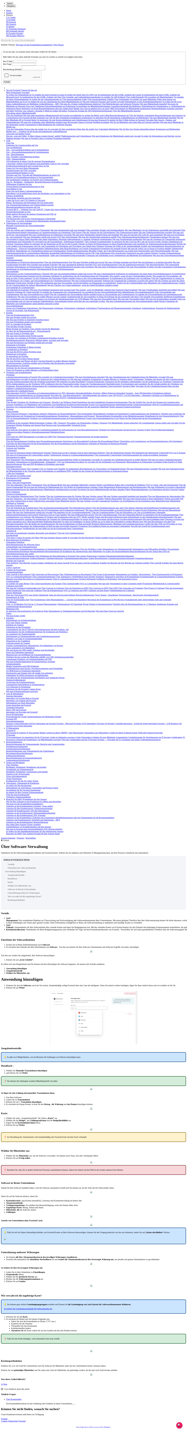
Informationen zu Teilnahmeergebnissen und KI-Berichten (72, 611)
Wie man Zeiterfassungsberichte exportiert (155, 232)
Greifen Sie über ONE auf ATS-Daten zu (161, 524)
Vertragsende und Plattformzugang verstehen (86, 499)
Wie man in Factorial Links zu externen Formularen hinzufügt (46, 138)
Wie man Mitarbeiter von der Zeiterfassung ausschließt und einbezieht (153, 230)
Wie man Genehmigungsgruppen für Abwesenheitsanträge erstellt (132, 301)
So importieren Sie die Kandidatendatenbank (161, 515)
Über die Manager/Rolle (52, 485)
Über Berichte (24, 563)
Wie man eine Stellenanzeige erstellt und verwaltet (32, 512)
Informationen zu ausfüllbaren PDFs (56, 471)
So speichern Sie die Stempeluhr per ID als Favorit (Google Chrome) (57, 244)
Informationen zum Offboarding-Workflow (149, 549)
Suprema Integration (14, 696)
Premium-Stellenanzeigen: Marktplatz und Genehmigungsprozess (118, 524)
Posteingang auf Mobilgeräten (168, 129)
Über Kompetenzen (38, 600)
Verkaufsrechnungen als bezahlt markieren (91, 437)
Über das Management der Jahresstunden (164, 496)
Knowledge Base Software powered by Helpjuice (93, 1427)
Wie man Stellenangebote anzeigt (80, 515)
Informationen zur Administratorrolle (117, 549)
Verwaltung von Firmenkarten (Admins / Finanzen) (87, 423)
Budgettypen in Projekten (16, 354)
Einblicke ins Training (15, 625)
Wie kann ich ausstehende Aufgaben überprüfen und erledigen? (31, 533)
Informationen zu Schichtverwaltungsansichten (25, 262)
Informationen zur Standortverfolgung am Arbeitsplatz (49, 232)
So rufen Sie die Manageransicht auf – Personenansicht (28, 331)
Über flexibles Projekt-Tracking (18, 326)
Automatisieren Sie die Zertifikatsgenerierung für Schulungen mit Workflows (37, 632)
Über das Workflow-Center (91, 549)
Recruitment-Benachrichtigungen (19, 753)
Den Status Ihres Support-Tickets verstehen (23, 824)
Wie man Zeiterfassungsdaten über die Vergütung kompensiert (31, 382)
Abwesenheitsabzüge (14, 306)
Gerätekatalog (176, 737)
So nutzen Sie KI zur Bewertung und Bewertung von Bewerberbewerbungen (111, 519)
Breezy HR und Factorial (16, 710)
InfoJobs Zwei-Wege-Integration (19, 726)
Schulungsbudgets (13, 664)
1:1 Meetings (11, 602)
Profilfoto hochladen (101, 122)
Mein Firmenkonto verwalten (18, 92)
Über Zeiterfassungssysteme (127, 232)
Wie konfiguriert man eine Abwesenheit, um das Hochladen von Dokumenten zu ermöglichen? (78, 283)
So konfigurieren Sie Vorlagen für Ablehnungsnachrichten (56, 519)
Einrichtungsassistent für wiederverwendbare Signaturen (145, 455)
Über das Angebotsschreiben (103, 512)
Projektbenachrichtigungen (17, 746)
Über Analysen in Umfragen (52, 588)
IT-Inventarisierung (13, 737)
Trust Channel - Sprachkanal (106, 595)
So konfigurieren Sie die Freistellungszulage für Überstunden (84, 276)
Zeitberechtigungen (38, 558)
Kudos (8, 613)
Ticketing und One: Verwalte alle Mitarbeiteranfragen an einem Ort (33, 175)
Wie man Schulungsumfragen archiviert (22, 691)
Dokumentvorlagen (14, 466)
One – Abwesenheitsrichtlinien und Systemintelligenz (27, 150)
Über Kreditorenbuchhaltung (162, 430)
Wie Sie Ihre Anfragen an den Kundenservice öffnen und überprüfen (33, 802)
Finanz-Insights (12, 411)
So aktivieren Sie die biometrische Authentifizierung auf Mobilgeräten (121, 118)
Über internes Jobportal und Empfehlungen (141, 508)
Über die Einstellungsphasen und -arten (108, 508)
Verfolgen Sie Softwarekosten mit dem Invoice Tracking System (124, 430)
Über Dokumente (13, 460)
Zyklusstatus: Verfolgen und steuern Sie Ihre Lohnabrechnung (158, 379)
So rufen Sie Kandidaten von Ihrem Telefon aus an (82, 522)
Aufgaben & (11, 531)
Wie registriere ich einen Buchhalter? (71, 382)
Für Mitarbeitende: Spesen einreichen (123, 423)
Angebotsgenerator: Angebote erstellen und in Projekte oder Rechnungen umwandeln (40, 363)
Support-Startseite (8, 838)
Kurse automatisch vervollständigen (20, 648)
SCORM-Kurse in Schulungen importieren (23, 671)
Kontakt (4, 1419)
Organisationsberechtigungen (18, 558)
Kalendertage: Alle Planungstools (40, 308)
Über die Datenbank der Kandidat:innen (22, 508)
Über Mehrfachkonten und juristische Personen (120, 104)
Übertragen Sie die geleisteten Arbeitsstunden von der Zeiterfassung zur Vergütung (138, 382)
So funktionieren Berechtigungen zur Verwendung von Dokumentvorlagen (96, 469)
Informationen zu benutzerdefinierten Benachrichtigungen (56, 549)
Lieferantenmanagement (40, 432)
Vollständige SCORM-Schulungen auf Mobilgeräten (27, 675)
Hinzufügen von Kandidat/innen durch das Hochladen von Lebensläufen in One (38, 193)
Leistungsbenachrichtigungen (18, 760)
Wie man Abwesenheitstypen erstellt (34, 294)
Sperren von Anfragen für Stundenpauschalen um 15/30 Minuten (64, 299)
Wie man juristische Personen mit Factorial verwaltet (103, 102)
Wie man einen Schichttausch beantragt (110, 267)
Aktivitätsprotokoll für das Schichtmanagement (55, 269)
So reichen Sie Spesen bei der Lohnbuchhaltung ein (49, 379)
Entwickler (158, 733)
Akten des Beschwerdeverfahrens (62, 595)
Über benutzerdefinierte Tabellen (101, 99)
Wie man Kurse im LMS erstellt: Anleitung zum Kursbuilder (30, 650)
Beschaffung (11, 427)
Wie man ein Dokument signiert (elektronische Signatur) (28, 453)
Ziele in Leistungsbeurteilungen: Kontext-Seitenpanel (74, 579)
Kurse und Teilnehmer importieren (20, 652)
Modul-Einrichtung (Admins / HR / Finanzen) (47, 423)
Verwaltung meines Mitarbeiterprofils (21, 113)
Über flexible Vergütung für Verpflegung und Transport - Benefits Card (34, 402)
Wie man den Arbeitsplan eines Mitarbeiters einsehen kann (43, 122)
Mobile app (10, 127)
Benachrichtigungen (14, 742)
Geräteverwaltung (116, 733)
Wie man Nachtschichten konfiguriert (127, 239)
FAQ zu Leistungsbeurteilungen (19, 577)
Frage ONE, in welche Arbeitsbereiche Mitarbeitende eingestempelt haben (36, 221)
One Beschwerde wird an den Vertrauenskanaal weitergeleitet (30, 219)
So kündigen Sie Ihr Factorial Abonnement (23, 790)
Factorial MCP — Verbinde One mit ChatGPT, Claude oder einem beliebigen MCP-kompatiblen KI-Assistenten (51, 209)
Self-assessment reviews (127, 579)
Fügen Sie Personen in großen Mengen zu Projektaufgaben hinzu (32, 370)
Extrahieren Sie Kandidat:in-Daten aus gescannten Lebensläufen (104, 526)
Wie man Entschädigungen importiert (90, 377)
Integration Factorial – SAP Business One (165, 723)
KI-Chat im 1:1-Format (33, 604)
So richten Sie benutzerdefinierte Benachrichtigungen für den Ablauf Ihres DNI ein (136, 551)
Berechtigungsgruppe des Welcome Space (23, 544)
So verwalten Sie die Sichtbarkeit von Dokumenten (105, 462)
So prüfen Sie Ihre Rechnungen (18, 785)
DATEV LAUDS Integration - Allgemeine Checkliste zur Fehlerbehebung (146, 395)
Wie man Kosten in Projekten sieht (20, 333)
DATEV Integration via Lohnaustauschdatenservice (40, 393)
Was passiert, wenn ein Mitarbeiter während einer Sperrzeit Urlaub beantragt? (107, 290)
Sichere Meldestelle (14, 593)
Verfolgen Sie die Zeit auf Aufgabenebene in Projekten (28, 368)
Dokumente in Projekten (16, 345)
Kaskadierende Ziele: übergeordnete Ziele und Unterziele (148, 600)
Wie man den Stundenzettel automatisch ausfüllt (97, 237)
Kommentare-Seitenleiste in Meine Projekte (23, 347)
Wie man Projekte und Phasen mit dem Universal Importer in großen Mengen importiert (41, 361)
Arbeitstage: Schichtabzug (86, 308)
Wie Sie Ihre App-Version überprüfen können (137, 129)
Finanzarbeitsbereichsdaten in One (20, 173)
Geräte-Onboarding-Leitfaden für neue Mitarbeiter (95, 737)
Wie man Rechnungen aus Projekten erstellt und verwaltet (29, 343)
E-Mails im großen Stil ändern (55, 111)
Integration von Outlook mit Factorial (21, 701)
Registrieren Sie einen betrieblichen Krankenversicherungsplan (102, 402)
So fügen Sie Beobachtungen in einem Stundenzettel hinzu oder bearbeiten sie (117, 244)
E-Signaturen (11, 450)
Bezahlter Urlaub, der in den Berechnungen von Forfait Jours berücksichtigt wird (121, 251)
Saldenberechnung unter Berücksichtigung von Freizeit (66, 248)
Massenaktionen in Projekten (17, 365)
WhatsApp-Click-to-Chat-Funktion (53, 515)
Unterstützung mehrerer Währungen (24, 893)
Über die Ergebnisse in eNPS (76, 588)
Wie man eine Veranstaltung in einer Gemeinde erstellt (120, 584)
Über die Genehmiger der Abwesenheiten (66, 294)
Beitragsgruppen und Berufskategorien (131, 487)
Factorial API (11, 719)
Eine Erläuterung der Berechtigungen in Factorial (55, 556)
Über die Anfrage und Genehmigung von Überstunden (28, 230)
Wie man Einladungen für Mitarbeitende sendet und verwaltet (116, 136)
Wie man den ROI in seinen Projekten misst (23, 352)
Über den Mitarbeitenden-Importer (127, 111)
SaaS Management (75, 733)
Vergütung (10, 375)
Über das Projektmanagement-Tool (20, 315)
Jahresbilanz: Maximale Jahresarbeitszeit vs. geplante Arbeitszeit (73, 239)
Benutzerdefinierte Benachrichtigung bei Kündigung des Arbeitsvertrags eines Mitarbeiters (66, 551)
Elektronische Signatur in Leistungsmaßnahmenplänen (72, 455)
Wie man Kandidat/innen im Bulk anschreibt (73, 524)
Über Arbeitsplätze (121, 99)
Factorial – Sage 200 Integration (139, 393)
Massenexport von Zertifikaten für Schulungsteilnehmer (28, 655)
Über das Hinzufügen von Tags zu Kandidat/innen (135, 512)
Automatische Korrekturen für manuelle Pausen (108, 248)
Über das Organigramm (32, 485)
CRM (8, 434)
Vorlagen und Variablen (15, 448)
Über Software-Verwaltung (17, 430)
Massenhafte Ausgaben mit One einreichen (23, 198)
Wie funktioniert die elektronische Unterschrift (150, 453)
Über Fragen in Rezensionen (103, 574)
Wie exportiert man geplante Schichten (42, 265)
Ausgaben (10, 421)
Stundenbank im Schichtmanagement (21, 269)
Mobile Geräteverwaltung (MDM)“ (54, 733)
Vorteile (11, 864)
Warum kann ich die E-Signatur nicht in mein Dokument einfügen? (78, 453)
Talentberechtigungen (54, 558)
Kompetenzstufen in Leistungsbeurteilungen (158, 577)
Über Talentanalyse (64, 577)
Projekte (9, 313)
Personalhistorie (99, 414)
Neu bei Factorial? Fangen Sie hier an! (21, 90)
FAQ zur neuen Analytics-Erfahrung (84, 563)
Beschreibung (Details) (12, 69)
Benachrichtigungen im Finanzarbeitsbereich (24, 758)
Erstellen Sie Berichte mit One (112, 563)
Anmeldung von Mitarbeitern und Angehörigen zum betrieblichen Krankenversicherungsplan (51, 405)
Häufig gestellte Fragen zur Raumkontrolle (112, 538)
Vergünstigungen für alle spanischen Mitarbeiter (90, 407)
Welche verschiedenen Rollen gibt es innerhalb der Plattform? (121, 485)
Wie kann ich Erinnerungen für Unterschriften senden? (28, 455)
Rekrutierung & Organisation (18, 478)
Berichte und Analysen (15, 561)
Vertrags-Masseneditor (113, 499)
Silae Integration (12, 393)
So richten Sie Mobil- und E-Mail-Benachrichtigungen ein (105, 115)
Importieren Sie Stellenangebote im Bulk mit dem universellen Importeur (49, 526)
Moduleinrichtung (57, 432)
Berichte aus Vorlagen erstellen (137, 563)
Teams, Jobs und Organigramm (18, 483)
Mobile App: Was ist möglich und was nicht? (92, 108)
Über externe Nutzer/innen (86, 556)
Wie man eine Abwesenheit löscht (103, 299)
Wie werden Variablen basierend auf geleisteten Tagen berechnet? (96, 386)
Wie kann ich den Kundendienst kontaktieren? (34, 45)
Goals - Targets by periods (16, 216)
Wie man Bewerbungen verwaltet (157, 522)
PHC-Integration (68, 393)
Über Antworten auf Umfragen (130, 588)
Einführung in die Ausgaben (17, 423)
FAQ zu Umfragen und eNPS (76, 590)
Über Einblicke (12, 563)
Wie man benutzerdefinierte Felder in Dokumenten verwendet (75, 460)
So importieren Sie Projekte (17, 356)
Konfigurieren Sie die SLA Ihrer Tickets (22, 781)
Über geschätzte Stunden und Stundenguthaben (105, 230)
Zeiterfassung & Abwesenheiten (19, 223)
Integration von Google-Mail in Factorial (22, 698)
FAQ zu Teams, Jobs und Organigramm (162, 485)
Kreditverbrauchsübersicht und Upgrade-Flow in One (27, 166)
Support (9, 13)
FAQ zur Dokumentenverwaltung (70, 462)
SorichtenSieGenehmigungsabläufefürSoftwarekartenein (28, 1309)
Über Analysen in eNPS (98, 588)
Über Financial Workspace (16, 414)
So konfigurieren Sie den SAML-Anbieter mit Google (119, 95)
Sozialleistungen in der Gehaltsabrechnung (53, 407)
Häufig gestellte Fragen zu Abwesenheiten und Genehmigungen (109, 294)
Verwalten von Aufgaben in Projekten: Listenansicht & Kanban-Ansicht (35, 338)
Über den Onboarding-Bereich (130, 515)
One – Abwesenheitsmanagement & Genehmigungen (27, 152)
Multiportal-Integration (52, 522)
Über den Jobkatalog (14, 485)
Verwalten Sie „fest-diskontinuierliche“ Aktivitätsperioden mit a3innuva (79, 395)
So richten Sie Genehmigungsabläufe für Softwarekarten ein (52, 430)
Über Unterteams (13, 492)
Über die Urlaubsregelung (161, 278)
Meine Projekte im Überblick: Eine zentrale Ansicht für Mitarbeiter (33, 329)
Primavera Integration (116, 393)
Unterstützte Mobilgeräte (109, 129)
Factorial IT (11, 730)
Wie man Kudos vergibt (15, 616)
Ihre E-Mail (7, 61)
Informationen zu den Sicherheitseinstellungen (143, 102)
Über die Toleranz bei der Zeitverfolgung (98, 232)
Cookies (4, 1421)
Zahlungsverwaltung (14, 432)
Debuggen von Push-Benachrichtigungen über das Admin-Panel (47, 108)
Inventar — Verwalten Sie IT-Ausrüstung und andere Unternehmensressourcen (129, 740)
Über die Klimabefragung (53, 590)
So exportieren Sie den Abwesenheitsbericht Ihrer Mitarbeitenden (108, 292)
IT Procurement (32, 733)
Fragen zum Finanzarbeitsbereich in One (102, 418)
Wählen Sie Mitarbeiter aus (19, 886)
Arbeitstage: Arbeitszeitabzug (143, 308)
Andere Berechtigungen (97, 558)
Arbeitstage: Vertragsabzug (65, 308)
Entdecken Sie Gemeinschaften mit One (22, 145)
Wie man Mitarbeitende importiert (153, 104)
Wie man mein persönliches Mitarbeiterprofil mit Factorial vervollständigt (52, 115)
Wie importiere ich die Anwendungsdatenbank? (72, 512)
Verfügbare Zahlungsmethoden (18, 797)
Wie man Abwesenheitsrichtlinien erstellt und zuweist (71, 274)
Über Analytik (155, 563)
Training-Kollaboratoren (16, 680)
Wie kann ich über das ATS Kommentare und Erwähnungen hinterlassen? (55, 510)
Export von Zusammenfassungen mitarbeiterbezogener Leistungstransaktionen (120, 405)
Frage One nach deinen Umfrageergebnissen (24, 191)
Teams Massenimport (106, 487)
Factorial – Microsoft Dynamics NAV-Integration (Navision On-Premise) (85, 723)
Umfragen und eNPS (14, 586)
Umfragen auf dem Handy (98, 590)
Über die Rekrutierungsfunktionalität (53, 508)
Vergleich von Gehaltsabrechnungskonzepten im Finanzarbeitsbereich (58, 418)
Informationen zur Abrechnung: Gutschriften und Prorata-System (32, 788)
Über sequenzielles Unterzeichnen (108, 455)
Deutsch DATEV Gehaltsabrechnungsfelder (70, 398)
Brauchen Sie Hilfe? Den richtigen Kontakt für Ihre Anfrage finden (33, 834)
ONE (8, 141)
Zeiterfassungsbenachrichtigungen (162, 244)
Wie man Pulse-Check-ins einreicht (110, 611)
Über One (10, 143)
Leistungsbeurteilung (14, 572)
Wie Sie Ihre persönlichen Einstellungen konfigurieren (71, 118)
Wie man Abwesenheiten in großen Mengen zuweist (39, 297)
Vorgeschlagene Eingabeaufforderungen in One (25, 186)
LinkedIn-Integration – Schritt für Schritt (131, 723)
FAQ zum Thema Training (16, 623)
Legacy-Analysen (13, 567)
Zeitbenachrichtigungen (15, 756)
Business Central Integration (17, 723)
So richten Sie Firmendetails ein (19, 95)
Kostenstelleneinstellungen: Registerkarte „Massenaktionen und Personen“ (66, 416)
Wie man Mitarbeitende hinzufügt (163, 118)
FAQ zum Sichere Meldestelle (36, 595)
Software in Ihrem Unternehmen (22, 889)
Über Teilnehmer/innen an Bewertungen (75, 574)
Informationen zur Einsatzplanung (28, 267)
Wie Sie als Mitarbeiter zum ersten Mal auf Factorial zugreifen (135, 122)
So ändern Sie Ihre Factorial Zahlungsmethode (24, 792)
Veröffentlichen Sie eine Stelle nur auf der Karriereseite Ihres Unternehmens (53, 528)
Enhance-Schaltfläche (15, 196)
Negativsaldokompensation (77, 251)
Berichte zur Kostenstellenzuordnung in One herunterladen (29, 177)
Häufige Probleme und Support (28, 425)
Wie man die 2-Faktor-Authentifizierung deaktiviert (80, 104)
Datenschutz (13, 1421)
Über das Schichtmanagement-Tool (58, 262)
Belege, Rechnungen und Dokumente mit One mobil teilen (29, 203)
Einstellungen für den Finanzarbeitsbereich (162, 416)
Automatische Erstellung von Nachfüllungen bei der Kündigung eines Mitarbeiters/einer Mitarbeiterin (139, 501)
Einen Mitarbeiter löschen (65, 501)
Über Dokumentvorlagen (16, 469)
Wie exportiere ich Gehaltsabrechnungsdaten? (56, 377)
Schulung (10, 618)
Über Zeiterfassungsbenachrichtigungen (133, 237)
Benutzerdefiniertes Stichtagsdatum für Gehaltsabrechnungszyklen (42, 386)
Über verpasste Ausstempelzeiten (98, 242)
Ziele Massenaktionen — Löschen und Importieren (66, 600)
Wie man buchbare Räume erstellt (53, 538)
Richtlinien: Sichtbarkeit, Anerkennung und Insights (27, 772)
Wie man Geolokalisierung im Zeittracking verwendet (50, 235)
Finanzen (9, 409)
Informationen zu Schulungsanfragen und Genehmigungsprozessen (33, 636)
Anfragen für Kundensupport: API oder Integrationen (27, 811)
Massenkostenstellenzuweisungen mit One (23, 207)
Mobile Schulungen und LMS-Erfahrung (22, 666)
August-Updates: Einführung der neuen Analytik (50, 563)
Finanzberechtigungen (144, 558)
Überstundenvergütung (158, 237)
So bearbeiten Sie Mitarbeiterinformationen (93, 106)
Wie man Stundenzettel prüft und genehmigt (68, 230)
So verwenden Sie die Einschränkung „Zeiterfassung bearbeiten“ (58, 242)
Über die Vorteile (135, 402)
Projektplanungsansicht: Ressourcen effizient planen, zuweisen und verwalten (37, 340)
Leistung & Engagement (16, 570)
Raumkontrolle (12, 535)
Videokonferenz (63, 604)
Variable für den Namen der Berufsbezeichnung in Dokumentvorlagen (100, 471)
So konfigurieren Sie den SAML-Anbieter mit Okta (40, 97)
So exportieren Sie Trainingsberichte (20, 634)
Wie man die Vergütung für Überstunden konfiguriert (164, 239)
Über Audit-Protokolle (135, 97)
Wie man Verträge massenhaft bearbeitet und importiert (125, 496)
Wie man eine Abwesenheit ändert (131, 299)
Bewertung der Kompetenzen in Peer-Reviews (106, 600)
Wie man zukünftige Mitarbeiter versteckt (79, 485)
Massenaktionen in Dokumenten (139, 462)
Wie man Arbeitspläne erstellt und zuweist (40, 237)
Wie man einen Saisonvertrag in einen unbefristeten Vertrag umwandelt (151, 499)
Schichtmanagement (14, 260)
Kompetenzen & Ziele (15, 597)
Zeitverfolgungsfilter (162, 251)
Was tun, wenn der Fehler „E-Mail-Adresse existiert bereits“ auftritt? (33, 136)
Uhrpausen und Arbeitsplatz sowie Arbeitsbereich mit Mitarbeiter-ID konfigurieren (119, 255)
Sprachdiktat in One (14, 189)
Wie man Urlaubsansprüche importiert (86, 281)
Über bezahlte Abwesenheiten (151, 297)
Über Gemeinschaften (71, 584)
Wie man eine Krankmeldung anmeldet (161, 299)
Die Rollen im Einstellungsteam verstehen (81, 487)
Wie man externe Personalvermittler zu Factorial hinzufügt (108, 510)
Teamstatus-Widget (22, 244)
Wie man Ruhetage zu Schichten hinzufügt (155, 262)
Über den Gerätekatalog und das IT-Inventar (79, 740)
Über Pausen (58, 45)
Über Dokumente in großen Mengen (35, 460)
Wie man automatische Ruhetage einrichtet (75, 265)
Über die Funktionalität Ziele (17, 600)
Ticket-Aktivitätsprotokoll (16, 776)
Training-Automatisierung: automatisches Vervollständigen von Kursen (34, 645)
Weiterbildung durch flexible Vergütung (88, 577)
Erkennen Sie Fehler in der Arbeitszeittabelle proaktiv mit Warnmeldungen (134, 246)
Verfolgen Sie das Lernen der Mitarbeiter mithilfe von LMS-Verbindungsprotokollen (40, 657)
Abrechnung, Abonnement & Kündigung (22, 783)
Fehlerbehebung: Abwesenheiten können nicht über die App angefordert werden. (73, 301)
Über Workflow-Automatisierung (19, 549)
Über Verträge (40, 496)
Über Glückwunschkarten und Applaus (46, 584)
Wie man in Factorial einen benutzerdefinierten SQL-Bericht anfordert (34, 829)
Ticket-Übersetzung (14, 779)
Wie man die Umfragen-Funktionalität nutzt (23, 588)
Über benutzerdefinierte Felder (74, 99)
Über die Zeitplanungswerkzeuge (131, 265)
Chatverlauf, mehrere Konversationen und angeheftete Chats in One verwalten (37, 164)
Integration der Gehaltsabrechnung (20, 391)
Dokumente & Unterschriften (18, 446)
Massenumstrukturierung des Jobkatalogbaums (25, 489)
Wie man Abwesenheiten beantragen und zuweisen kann (52, 290)
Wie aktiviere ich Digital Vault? (18, 476)
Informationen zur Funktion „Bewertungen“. (134, 574)
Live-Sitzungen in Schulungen (18, 687)
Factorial (22, 1421)
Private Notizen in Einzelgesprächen (97, 604)
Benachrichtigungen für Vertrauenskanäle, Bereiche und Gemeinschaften (35, 744)
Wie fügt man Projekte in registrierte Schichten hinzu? (27, 320)
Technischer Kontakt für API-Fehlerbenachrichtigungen (90, 111)
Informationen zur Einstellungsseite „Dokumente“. (36, 462)
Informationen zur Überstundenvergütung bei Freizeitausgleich (41, 251)
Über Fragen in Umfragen (154, 588)
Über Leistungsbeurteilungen (44, 577)
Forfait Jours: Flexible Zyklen (28, 283)
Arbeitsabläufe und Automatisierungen (21, 547)
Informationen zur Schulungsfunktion (21, 620)
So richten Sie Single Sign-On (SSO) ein (80, 95)
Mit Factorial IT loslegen (16, 733)
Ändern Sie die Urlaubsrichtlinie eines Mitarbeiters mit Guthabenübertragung (147, 283)
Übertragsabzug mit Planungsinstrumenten (114, 308)
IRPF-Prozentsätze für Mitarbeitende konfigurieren (130, 108)
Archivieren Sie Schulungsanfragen (20, 682)
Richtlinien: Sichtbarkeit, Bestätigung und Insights (26, 767)
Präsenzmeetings (50, 604)
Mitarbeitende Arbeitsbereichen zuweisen (60, 489)
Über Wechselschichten (154, 265)
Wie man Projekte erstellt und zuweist (21, 317)
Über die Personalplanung (16, 441)
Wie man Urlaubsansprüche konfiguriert (109, 274)
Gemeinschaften (12, 581)
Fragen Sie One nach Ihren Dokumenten (22, 168)
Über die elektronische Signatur (118, 453)
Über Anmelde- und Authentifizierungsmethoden (81, 97)
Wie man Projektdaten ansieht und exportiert (24, 322)
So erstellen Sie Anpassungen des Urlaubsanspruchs (61, 292)
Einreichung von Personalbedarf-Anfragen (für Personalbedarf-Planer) (91, 441)
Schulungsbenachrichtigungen (18, 749)
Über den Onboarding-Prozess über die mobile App (26, 129)
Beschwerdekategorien (85, 595)
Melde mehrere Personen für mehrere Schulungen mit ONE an (31, 214)
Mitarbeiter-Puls (12, 609)
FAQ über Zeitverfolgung (67, 237)
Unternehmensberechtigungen (76, 558)
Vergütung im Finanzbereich (117, 414)
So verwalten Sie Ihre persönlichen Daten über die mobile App (73, 129)
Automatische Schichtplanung (174, 267)
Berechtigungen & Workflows (18, 540)
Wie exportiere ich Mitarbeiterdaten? (159, 97)
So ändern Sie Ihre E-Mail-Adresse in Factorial (126, 120)
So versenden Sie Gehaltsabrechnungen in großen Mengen (123, 460)
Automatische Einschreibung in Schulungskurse (25, 684)
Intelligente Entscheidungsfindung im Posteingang (55, 106)
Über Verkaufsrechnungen (62, 437)
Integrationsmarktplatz (15, 721)
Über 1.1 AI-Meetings (15, 604)
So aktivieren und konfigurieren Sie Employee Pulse (27, 611)
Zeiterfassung (11, 228)
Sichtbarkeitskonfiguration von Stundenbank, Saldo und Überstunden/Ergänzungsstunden (50, 255)
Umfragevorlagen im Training (18, 643)
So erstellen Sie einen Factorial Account (48, 95)
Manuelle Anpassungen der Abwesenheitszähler (25, 226)
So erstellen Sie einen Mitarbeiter (143, 99)
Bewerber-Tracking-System (17, 505)
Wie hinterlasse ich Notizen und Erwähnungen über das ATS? (56, 517)
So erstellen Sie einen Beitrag (18, 584)
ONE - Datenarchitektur (15, 159)
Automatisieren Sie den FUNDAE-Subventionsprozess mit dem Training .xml (37, 629)
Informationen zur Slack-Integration (20, 703)
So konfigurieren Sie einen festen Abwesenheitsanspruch (148, 274)
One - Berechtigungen (15, 154)
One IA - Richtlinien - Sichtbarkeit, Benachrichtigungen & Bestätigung (34, 182)
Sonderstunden (106, 239)
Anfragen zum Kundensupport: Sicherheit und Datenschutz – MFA (33, 820)
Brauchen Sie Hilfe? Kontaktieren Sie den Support (26, 799)
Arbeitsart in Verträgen (15, 503)
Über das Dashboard (14, 115)
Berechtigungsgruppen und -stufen (20, 554)
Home (8, 10)
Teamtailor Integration (15, 707)
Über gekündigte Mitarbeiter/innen (20, 496)
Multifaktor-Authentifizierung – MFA (45, 104)
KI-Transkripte (76, 604)
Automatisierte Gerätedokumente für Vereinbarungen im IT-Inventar (143, 737)
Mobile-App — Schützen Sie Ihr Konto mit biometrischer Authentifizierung (36, 131)
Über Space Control (14, 538)
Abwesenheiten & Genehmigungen (20, 287)
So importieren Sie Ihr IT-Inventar (35, 737)
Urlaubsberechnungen (62, 281)
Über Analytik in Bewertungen (18, 574)
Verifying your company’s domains (29, 111)
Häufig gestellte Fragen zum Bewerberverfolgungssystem (105, 517)
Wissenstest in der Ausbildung (18, 641)
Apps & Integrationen (15, 694)
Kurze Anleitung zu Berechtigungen (20, 556)
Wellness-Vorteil (70, 402)
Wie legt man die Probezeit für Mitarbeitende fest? (44, 487)
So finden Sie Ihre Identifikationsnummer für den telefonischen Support (34, 831)
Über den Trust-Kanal (15, 595)
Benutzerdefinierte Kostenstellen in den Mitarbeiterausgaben (120, 416)
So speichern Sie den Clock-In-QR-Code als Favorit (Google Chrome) (140, 242)
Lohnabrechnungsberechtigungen (121, 558)
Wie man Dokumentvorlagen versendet (142, 469)
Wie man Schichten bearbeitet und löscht (121, 262)
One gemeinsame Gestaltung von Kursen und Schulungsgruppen (32, 180)
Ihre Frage (7, 64)
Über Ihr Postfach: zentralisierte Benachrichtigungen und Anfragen (156, 115)
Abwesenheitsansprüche (144, 292)
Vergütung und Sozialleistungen (19, 372)
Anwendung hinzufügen (15, 871)
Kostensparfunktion (16, 900)
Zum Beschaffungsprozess (87, 430)
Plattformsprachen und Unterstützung (76, 136)
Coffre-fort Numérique (15, 473)
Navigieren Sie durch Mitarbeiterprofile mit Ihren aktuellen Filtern (104, 489)
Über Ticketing (12, 765)
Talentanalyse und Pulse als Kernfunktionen (122, 577)
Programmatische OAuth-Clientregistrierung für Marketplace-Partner (33, 717)
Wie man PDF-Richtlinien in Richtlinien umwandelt (43, 464)
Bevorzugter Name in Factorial (80, 122)
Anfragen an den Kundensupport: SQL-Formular (26, 815)
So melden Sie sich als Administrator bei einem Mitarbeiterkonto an (55, 102)
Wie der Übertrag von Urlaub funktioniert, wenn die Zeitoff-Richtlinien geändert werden (82, 285)
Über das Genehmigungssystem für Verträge (64, 496)
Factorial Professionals (95, 382)
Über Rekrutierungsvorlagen (80, 508)
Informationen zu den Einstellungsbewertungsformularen (151, 517)
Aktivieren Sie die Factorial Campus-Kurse (23, 689)
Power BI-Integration (14, 714)
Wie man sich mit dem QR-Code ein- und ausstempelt (141, 235)
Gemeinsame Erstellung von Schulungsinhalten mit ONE (29, 659)
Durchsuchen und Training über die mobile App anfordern (29, 673)
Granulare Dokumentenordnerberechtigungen (115, 556)
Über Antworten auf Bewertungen (45, 574)
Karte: (10, 882)
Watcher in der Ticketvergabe (18, 774)
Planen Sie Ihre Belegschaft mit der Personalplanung (140, 418)
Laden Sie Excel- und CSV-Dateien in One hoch (25, 200)
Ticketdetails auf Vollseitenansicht (19, 769)
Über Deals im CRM (14, 437)
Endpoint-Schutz (131, 733)
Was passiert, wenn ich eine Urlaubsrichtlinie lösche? (131, 276)
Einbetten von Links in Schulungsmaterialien (24, 639)
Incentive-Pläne (129, 386)
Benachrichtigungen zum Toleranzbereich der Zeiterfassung (30, 751)
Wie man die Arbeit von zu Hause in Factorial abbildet (149, 248)
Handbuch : (13, 879)
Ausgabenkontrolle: (16, 875)
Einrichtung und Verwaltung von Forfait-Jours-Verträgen (81, 246)
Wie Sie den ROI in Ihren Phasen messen (22, 359)
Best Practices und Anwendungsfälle (56, 425)
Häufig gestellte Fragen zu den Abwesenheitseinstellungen (85, 278)
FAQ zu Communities (89, 584)
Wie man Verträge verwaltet (87, 501)
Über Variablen (33, 469)
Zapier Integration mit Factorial (18, 705)
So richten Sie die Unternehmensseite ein (45, 99)
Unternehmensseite (13, 480)
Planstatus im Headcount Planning (113, 444)
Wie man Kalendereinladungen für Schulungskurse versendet (30, 662)
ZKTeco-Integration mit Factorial (42, 723)
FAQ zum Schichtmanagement (105, 265)
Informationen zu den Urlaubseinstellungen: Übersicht (27, 274)
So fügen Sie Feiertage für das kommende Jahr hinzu (117, 297)
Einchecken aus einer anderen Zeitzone (142, 253)
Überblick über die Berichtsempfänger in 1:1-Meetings (134, 604)
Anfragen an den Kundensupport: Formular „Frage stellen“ (29, 806)
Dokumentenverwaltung (16, 457)
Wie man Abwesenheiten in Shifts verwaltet (143, 267)
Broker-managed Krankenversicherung (125, 407)
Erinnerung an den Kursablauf (18, 627)
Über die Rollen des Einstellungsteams (39, 524)
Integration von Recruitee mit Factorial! (22, 712)
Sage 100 (112, 395)
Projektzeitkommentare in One (18, 212)
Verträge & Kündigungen (16, 494)
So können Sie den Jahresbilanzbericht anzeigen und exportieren (68, 267)
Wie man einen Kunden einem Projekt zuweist (24, 336)
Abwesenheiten (12, 271)
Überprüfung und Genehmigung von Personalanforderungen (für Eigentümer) (151, 441)
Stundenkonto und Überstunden (19, 242)
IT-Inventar (10, 735)
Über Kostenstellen (84, 414)
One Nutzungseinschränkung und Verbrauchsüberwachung (30, 205)
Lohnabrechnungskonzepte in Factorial (21, 377)
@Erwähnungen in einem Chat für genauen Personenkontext (30, 161)
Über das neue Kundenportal (17, 795)
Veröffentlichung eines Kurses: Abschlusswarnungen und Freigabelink (34, 668)
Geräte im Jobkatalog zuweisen (62, 737)
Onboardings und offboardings (96, 733)
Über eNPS (113, 588)
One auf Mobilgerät (14, 147)
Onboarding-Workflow (15, 542)
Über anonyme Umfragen (31, 590)
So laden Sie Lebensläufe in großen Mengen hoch (123, 522)
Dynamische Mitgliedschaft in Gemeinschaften (161, 584)
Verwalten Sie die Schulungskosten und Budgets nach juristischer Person (35, 678)
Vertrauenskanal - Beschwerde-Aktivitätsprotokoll (138, 595)
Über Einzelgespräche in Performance (167, 574)
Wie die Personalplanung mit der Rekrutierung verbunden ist (75, 444)
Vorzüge (9, 400)
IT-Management (12, 728)
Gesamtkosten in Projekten (17, 349)
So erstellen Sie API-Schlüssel (113, 97)
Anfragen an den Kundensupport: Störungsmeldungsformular (30, 813)
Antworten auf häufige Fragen (18, 134)
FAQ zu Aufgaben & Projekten (18, 324)
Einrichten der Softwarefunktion (22, 868)
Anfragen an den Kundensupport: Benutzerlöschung (27, 822)
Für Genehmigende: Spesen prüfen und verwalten (159, 423)
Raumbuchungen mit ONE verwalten (21, 170)
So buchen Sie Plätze (31, 538)
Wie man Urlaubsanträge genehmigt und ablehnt (157, 290)
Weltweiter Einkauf (146, 733)
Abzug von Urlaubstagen (16, 308)
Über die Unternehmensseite (106, 515)
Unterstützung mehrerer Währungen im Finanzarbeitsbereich (52, 414)
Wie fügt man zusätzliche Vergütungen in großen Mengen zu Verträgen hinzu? (101, 379)
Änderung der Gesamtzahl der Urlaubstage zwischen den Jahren (128, 281)
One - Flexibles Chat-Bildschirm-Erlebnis (22, 157)
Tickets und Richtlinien (15, 763)
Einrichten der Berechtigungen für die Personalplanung (28, 444)
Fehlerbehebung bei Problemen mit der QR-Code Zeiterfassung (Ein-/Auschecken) (93, 253)
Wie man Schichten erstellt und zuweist (88, 262)
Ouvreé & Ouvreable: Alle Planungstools (22, 310)
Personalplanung (12, 439)
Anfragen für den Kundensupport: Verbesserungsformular (29, 808)
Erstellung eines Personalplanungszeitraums (44, 441)
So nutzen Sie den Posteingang (145, 510)
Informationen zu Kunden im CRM (37, 437)
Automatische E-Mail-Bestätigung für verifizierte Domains (48, 125)
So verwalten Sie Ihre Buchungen (81, 538)
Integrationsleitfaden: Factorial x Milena (91, 393)
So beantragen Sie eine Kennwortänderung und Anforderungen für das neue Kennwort (72, 120)
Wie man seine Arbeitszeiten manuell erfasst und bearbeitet (95, 235)
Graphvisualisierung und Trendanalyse (144, 414)
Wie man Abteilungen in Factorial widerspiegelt (166, 487)
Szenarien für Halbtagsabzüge (168, 308)
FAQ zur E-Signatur (177, 453)
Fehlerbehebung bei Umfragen (122, 590)
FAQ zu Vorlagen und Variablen (52, 469)
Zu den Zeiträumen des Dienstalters (47, 278)
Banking (26, 432)
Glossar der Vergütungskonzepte (93, 384)
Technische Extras (78, 425)
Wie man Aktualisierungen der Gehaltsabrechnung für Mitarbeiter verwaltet (135, 377)
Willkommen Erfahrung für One (19, 184)
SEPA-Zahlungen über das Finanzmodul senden (60, 384)
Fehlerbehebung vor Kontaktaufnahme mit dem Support (28, 827)
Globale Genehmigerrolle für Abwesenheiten (78, 297)
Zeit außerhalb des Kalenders (18, 290)
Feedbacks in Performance (107, 579)
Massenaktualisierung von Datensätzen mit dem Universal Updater (157, 489)
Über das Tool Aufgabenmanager (70, 533)
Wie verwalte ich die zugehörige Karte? (24, 896)
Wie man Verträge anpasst (92, 496)
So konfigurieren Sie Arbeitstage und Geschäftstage (130, 278)
